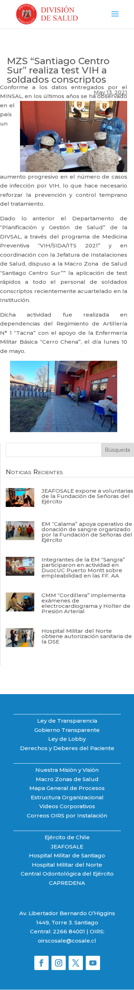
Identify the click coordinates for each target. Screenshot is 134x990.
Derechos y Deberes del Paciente (67, 748)
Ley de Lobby (67, 738)
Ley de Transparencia (67, 720)
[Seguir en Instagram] (58, 963)
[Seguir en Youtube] (93, 963)
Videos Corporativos (67, 806)
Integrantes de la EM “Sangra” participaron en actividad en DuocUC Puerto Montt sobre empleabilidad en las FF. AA (83, 567)
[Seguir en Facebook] (41, 963)
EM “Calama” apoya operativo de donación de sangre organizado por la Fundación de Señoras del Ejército (86, 531)
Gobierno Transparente (67, 730)
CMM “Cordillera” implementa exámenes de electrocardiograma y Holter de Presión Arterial (85, 603)
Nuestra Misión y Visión (67, 769)
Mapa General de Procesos (67, 788)
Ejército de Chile (67, 837)
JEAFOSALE (67, 846)
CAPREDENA (67, 882)
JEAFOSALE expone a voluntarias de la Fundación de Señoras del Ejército (87, 496)
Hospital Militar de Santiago (67, 855)
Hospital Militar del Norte (67, 864)
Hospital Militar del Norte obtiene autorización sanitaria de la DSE (86, 636)
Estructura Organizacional (67, 797)
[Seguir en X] (76, 963)
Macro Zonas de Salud (67, 779)
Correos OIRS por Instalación (67, 815)
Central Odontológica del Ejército (67, 873)
